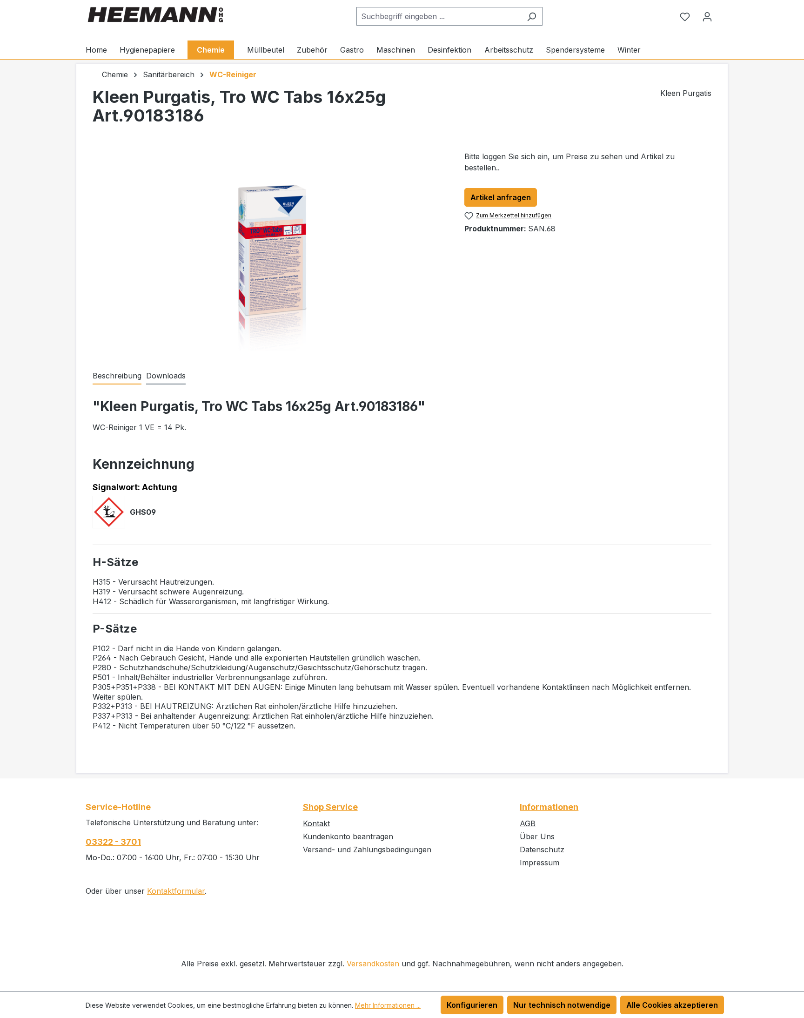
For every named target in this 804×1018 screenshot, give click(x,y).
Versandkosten (373, 963)
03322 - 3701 (113, 842)
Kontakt (316, 823)
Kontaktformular (176, 891)
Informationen (549, 807)
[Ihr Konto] (707, 16)
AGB (528, 823)
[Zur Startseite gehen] (155, 15)
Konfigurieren (472, 1005)
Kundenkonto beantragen (348, 836)
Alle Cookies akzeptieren (672, 1005)
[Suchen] (532, 16)
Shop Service (330, 807)
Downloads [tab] (166, 375)
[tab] (117, 376)
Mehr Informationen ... (388, 1005)
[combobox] (438, 16)
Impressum (539, 862)
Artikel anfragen (500, 197)
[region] (269, 251)
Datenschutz (542, 849)
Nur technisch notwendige (561, 1005)
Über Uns (537, 836)
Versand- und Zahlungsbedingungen (367, 849)
